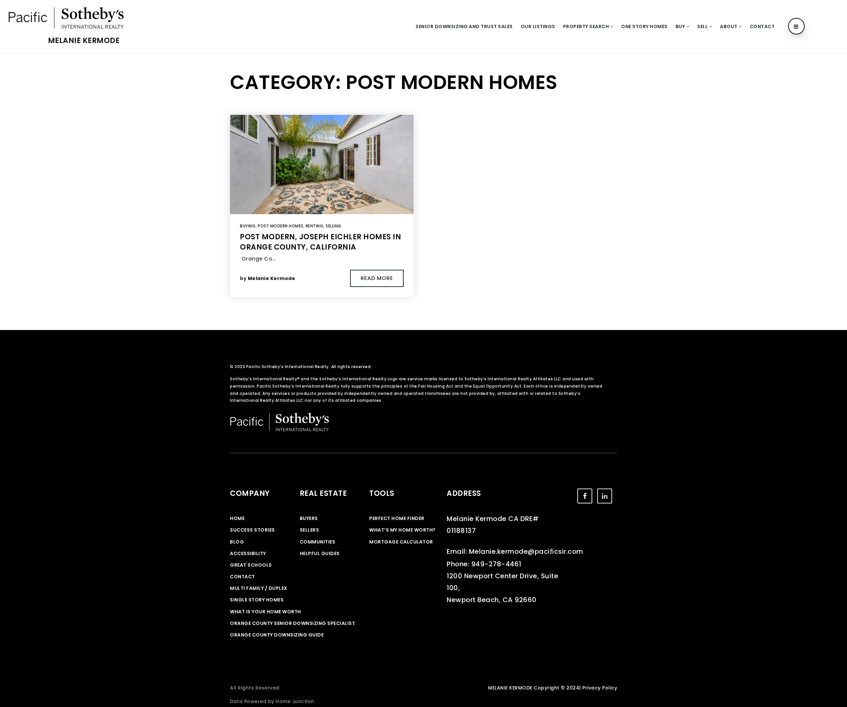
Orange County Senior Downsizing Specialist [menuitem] (292, 623)
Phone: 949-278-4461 (484, 564)
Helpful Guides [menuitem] (320, 553)
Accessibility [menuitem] (248, 553)
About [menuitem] (729, 26)
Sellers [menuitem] (309, 530)
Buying (247, 226)
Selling (333, 226)
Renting (315, 226)
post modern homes (280, 226)
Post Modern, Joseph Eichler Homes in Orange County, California (320, 242)
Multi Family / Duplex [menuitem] (259, 588)
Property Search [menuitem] (586, 26)
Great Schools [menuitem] (251, 565)
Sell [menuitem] (703, 26)
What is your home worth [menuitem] (265, 611)
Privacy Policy (599, 687)
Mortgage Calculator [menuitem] (401, 542)
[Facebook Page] (584, 496)
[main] (423, 191)
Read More (377, 278)
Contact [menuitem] (762, 26)
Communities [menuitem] (317, 542)
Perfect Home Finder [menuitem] (396, 518)
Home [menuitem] (237, 518)
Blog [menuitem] (237, 542)
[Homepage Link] (66, 17)
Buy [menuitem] (681, 26)
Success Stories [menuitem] (252, 530)
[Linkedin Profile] (604, 496)
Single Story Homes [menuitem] (257, 599)
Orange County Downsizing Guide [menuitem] (277, 635)
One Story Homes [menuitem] (644, 26)
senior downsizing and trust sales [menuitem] (464, 26)
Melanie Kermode (84, 40)
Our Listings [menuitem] (538, 26)
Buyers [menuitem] (309, 518)
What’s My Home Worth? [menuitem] (402, 530)
